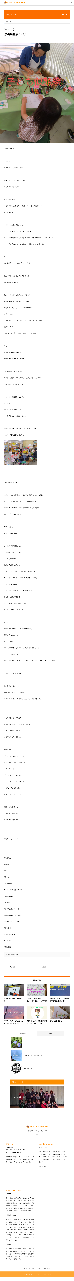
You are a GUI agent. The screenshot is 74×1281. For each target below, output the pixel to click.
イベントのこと (9, 29)
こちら (45, 1166)
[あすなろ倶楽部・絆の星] (37, 1107)
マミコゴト (32, 1268)
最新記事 (8, 21)
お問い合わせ (47, 1268)
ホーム (25, 1268)
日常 (17, 954)
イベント (39, 1268)
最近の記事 (23, 1033)
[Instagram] (37, 1134)
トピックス (50, 1033)
